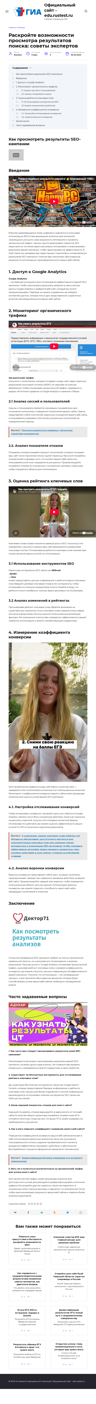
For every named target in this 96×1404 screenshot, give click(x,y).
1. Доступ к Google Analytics (30, 82)
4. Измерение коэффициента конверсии (37, 109)
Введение (21, 78)
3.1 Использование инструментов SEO (39, 102)
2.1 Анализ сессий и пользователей (38, 90)
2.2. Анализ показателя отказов (36, 94)
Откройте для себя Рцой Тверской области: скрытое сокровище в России (69, 1276)
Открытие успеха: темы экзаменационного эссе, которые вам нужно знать (69, 1347)
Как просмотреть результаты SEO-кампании (39, 74)
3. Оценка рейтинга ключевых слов (34, 98)
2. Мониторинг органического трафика (36, 86)
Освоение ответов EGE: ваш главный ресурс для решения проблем (69, 1240)
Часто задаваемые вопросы (30, 125)
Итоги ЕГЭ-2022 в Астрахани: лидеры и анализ (27, 1313)
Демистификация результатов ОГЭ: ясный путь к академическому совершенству (69, 1314)
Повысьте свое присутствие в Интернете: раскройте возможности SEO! (27, 1240)
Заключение (22, 121)
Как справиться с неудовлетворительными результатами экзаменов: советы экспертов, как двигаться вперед (27, 1279)
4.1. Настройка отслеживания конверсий (41, 113)
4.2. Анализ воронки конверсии (36, 117)
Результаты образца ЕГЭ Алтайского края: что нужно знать (27, 1347)
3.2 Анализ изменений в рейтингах (38, 106)
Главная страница (17, 27)
